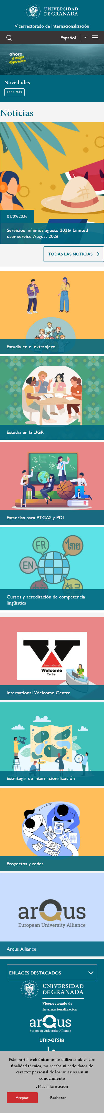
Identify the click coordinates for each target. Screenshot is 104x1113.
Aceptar (22, 1097)
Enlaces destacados (35, 973)
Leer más (14, 92)
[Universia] (52, 1040)
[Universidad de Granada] (52, 11)
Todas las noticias (70, 254)
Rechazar (58, 1097)
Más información (53, 1086)
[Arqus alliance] (50, 1023)
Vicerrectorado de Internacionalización (52, 26)
